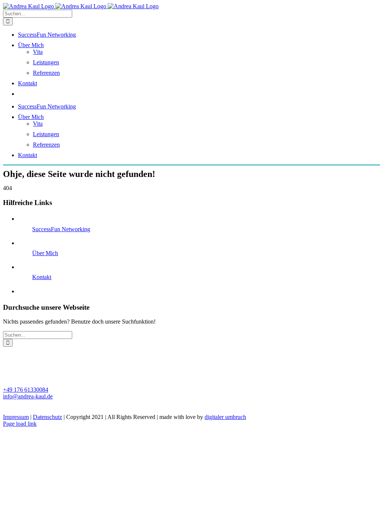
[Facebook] (6, 409)
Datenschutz (47, 417)
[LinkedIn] (21, 409)
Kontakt (41, 277)
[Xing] (14, 409)
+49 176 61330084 (25, 389)
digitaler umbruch (225, 417)
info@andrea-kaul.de (28, 396)
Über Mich (45, 253)
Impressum (16, 417)
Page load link (20, 423)
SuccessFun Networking (61, 229)
